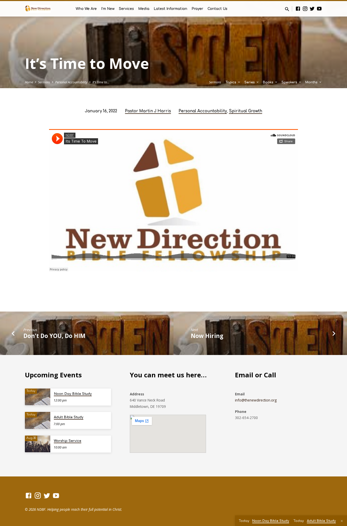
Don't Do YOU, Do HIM (54, 336)
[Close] (341, 521)
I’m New (108, 9)
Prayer (197, 9)
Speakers (289, 82)
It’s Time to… (100, 82)
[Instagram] (305, 8)
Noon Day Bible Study (73, 394)
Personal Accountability (71, 82)
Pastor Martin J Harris (148, 111)
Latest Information (170, 9)
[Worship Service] (37, 444)
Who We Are (86, 9)
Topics (231, 82)
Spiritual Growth (245, 111)
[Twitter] (312, 8)
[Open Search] (287, 9)
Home (29, 82)
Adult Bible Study (68, 417)
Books (268, 82)
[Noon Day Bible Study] (37, 397)
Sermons (44, 82)
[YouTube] (319, 8)
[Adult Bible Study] (37, 420)
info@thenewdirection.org (256, 400)
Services (126, 9)
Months (312, 82)
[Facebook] (298, 8)
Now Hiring (207, 336)
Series (250, 82)
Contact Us (217, 9)
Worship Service (67, 441)
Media (143, 9)
